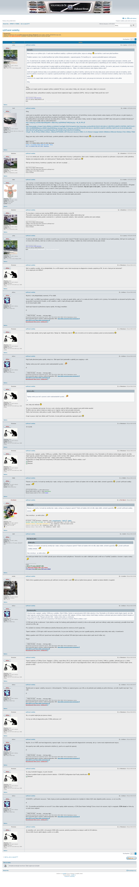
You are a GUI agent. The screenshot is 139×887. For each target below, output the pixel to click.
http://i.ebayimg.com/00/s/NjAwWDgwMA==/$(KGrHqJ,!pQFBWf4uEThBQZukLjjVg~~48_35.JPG (54, 122)
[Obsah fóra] (69, 12)
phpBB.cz (73, 875)
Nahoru (5, 104)
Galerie (69, 520)
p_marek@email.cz (56, 520)
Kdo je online (7, 862)
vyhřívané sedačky (11, 30)
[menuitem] (124, 18)
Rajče (63, 520)
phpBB (64, 873)
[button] (131, 39)
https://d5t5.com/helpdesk (42, 320)
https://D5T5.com (30, 320)
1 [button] (133, 39)
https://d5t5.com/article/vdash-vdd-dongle (68, 318)
